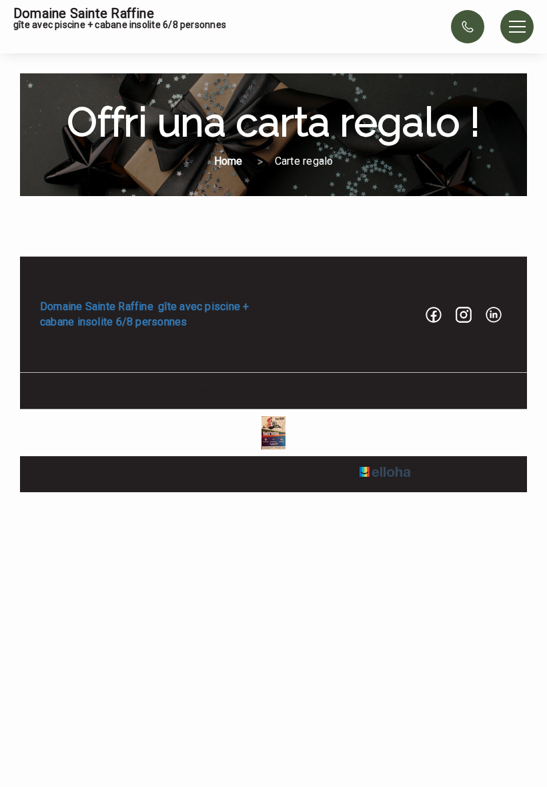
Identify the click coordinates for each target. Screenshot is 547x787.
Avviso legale (218, 390)
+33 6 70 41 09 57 (387, 298)
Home (228, 161)
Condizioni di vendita (312, 390)
